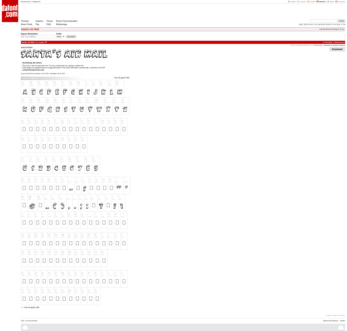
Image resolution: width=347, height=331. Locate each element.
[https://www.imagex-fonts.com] (46, 42)
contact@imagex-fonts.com (33, 70)
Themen (25, 21)
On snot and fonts (31, 321)
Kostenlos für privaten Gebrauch (334, 45)
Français (302, 1)
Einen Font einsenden (66, 21)
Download (337, 49)
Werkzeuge (61, 24)
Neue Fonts (26, 24)
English (293, 1)
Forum (49, 21)
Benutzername (25, 1)
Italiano (332, 1)
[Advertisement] (70, 12)
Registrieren (37, 1)
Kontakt (342, 321)
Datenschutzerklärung (330, 321)
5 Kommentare (317, 45)
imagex (41, 42)
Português (341, 1)
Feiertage (328, 42)
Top (37, 24)
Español (312, 1)
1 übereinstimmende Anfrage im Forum (331, 29)
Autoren (39, 21)
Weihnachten (339, 42)
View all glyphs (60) (121, 78)
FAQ (48, 24)
